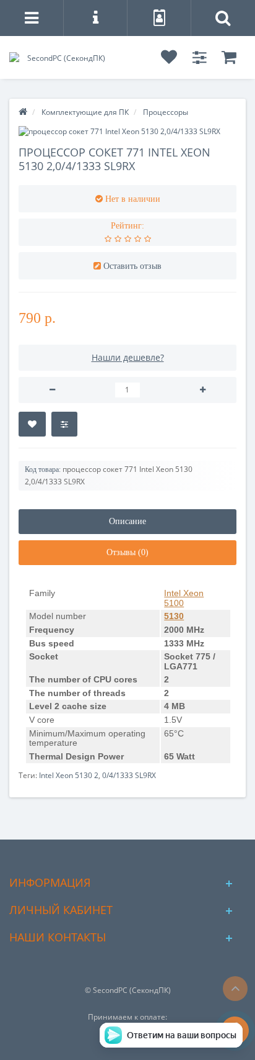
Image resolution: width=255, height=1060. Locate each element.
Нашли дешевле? (128, 357)
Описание (127, 521)
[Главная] (23, 112)
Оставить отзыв (132, 266)
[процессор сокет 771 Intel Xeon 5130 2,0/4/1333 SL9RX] (127, 131)
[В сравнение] (64, 424)
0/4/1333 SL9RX (129, 775)
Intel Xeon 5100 (184, 598)
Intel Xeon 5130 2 (68, 775)
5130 (174, 616)
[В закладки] (32, 424)
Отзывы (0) (127, 552)
